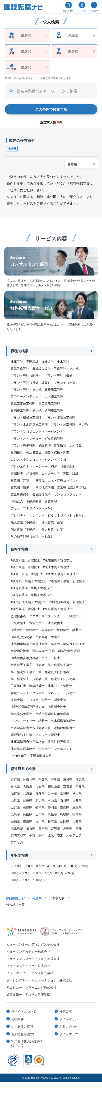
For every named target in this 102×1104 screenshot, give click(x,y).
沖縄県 (12, 148)
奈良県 (80, 786)
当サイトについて (23, 1011)
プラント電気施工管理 (60, 417)
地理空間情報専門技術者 (28, 706)
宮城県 (64, 793)
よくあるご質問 (22, 1026)
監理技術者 (18, 616)
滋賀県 (15, 793)
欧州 (41, 835)
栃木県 (15, 786)
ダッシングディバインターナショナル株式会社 (39, 980)
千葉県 (43, 779)
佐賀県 (30, 828)
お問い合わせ (68, 1026)
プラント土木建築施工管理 (29, 424)
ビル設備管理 (54, 438)
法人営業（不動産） (24, 522)
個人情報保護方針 (23, 1034)
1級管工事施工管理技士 (27, 574)
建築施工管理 (54, 389)
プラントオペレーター (26, 438)
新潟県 (40, 800)
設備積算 (17, 452)
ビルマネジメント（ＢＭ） (66, 515)
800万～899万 (64, 873)
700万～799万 (42, 873)
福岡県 (64, 821)
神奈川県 (29, 779)
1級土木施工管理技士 (25, 567)
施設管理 (44, 445)
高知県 (15, 821)
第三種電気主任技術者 (60, 678)
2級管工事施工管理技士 (62, 574)
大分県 (77, 821)
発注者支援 (34, 452)
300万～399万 (34, 865)
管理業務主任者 (21, 734)
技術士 (70, 692)
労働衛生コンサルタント (55, 748)
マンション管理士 (47, 734)
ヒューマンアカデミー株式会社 (28, 951)
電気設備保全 (20, 494)
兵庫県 (40, 786)
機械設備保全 (41, 494)
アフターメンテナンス (26, 396)
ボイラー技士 (51, 658)
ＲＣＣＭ (32, 699)
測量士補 (60, 699)
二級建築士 (18, 623)
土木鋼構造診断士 (63, 720)
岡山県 (27, 814)
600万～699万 (20, 873)
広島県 (15, 814)
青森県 (40, 793)
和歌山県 (54, 786)
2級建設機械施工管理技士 (67, 602)
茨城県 (67, 779)
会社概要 (17, 1019)
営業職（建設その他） (72, 487)
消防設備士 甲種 (43, 650)
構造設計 (48, 361)
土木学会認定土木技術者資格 (31, 727)
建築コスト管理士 (60, 685)
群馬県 (80, 779)
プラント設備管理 (23, 445)
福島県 (27, 800)
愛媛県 (27, 821)
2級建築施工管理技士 (58, 560)
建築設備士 (55, 623)
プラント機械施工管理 (26, 417)
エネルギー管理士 (48, 637)
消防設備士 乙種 (69, 650)
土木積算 (75, 445)
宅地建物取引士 (64, 727)
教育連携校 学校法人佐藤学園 (28, 994)
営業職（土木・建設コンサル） (57, 480)
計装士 (77, 629)
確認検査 (17, 473)
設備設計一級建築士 (55, 629)
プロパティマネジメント (28, 515)
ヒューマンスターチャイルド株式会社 (33, 958)
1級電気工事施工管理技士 (28, 581)
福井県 (77, 800)
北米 (51, 835)
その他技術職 (44, 487)
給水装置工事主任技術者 (28, 664)
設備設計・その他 (66, 368)
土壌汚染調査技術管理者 (52, 713)
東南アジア (18, 835)
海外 (78, 828)
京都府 (67, 786)
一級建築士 (74, 616)
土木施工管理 (54, 396)
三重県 (77, 807)
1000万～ (39, 879)
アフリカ (17, 842)
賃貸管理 (51, 501)
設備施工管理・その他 (26, 410)
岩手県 (52, 793)
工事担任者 (18, 685)
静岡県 (52, 807)
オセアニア (74, 835)
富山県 (52, 800)
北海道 (27, 793)
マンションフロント (68, 494)
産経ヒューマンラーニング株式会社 (31, 987)
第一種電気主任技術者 (53, 672)
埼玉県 (55, 779)
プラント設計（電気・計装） (31, 382)
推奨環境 (65, 1011)
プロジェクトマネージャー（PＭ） (35, 466)
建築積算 (60, 445)
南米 (60, 835)
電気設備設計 (20, 368)
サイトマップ (68, 1034)
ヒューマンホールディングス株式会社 (33, 944)
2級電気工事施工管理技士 (67, 581)
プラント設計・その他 (26, 389)
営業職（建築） (21, 480)
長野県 (27, 807)
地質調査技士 (57, 706)
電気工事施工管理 (23, 403)
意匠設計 (32, 361)
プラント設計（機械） (60, 375)
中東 (32, 835)
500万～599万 (79, 865)
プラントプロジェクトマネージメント (37, 431)
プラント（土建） (66, 382)
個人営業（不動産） (24, 529)
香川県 (40, 821)
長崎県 (52, 821)
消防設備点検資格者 (24, 658)
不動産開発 (34, 501)
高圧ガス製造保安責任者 (68, 643)
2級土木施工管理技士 (58, 567)
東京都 (15, 779)
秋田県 (77, 793)
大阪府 (27, 786)
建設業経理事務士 (23, 748)
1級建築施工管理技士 (25, 560)
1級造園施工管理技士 (25, 608)
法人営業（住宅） (54, 522)
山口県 (40, 814)
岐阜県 (40, 807)
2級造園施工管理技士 (58, 608)
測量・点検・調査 (57, 452)
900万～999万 (20, 879)
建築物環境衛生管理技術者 (29, 643)
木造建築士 (37, 623)
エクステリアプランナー (46, 616)
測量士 (46, 699)
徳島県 (77, 814)
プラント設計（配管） (26, 375)
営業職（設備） (21, 487)
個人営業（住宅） (54, 529)
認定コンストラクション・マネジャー (37, 692)
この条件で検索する (51, 109)
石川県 (64, 800)
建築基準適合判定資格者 (28, 741)
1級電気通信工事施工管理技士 (31, 588)
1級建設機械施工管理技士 (28, 602)
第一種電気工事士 (60, 664)
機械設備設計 (41, 368)
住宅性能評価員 (58, 741)
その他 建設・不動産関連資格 (31, 755)
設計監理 (68, 466)
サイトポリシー (70, 1019)
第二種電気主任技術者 (26, 678)
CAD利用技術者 (21, 637)
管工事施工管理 (49, 403)
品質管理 (32, 473)
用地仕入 (17, 501)
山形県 (15, 800)
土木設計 (63, 361)
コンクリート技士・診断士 (29, 720)
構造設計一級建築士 (24, 629)
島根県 (52, 814)
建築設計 (17, 361)
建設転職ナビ (15, 898)
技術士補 (17, 699)
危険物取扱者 (20, 650)
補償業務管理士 (21, 713)
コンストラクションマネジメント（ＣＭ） (40, 459)
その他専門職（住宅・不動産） (32, 536)
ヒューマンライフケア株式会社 (28, 965)
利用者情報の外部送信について (26, 1043)
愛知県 (64, 807)
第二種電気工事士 (23, 672)
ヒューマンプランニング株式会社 (29, 973)
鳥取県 (64, 814)
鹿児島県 (17, 828)
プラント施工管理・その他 (69, 424)
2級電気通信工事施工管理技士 (31, 594)
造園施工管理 (54, 410)
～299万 (16, 865)
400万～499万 (56, 865)
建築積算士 (37, 685)
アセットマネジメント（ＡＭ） (32, 508)
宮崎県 (55, 828)
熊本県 (43, 828)
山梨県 (15, 807)
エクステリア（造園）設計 (60, 473)
